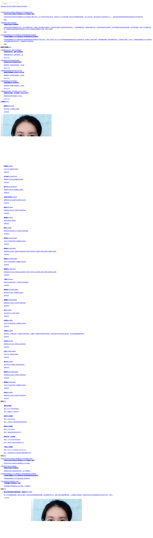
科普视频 (3, 6)
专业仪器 (8, 6)
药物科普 (14, 6)
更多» (9, 47)
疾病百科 (24, 6)
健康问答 (19, 6)
